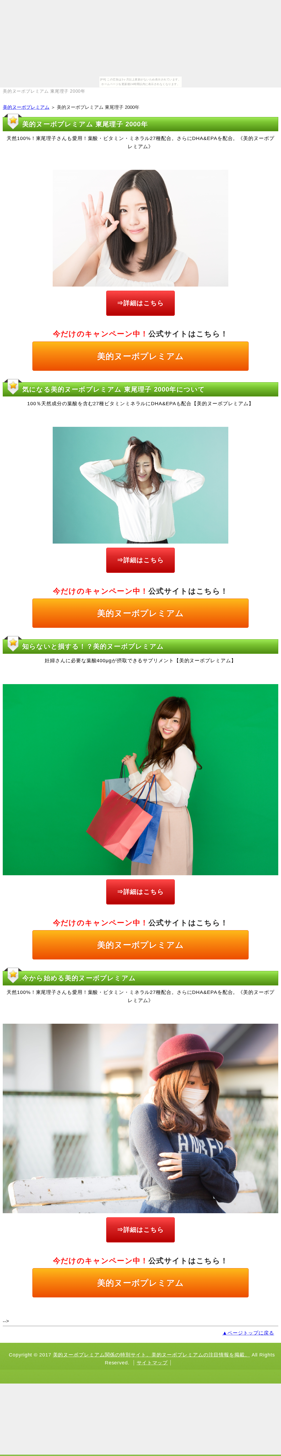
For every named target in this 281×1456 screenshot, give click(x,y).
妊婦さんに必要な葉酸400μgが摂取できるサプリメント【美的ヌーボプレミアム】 (140, 660)
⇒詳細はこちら (140, 303)
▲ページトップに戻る (248, 1333)
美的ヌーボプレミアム (26, 107)
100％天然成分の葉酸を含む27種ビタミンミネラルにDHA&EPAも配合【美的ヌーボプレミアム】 (140, 403)
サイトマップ (152, 1362)
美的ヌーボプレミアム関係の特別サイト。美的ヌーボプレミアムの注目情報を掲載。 (151, 1355)
